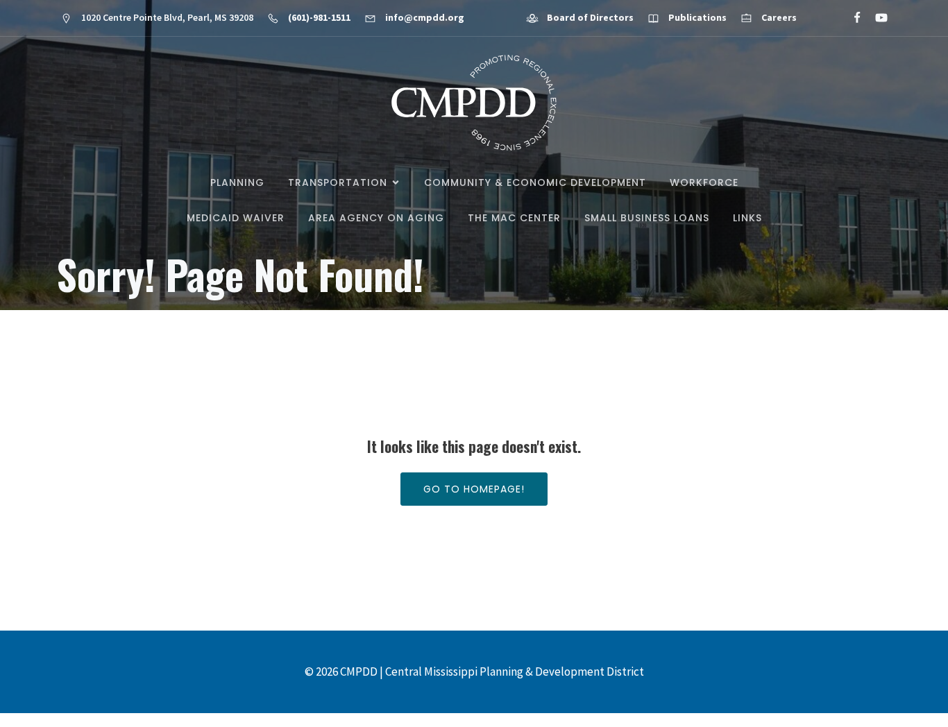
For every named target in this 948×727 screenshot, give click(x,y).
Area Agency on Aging (376, 218)
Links (747, 218)
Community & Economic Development (535, 182)
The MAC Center (514, 218)
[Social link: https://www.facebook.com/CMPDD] (851, 18)
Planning (237, 182)
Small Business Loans (646, 218)
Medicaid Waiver (236, 218)
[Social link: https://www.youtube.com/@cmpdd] (875, 18)
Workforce (704, 182)
